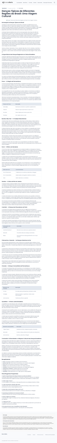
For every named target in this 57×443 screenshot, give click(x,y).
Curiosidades (19, 2)
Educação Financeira (47, 2)
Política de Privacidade (50, 434)
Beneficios (25, 2)
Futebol (34, 2)
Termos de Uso (40, 434)
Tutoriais (30, 2)
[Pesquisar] (54, 2)
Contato (29, 434)
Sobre (34, 434)
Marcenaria (40, 2)
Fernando (21, 8)
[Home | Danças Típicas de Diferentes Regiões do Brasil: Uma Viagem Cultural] (8, 2)
